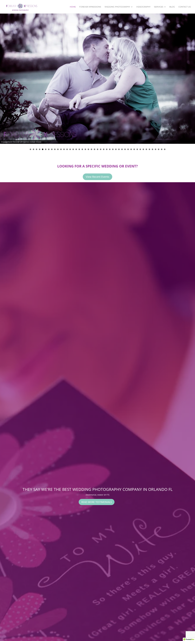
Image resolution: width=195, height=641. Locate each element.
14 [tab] (70, 149)
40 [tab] (149, 149)
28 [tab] (113, 149)
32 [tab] (125, 149)
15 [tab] (73, 149)
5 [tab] (42, 149)
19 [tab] (85, 149)
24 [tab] (100, 149)
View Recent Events (97, 177)
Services (158, 7)
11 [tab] (61, 149)
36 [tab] (137, 149)
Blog (172, 7)
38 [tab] (143, 149)
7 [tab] (48, 149)
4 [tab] (39, 149)
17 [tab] (79, 149)
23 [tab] (97, 149)
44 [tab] (161, 149)
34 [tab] (131, 149)
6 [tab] (45, 149)
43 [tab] (158, 149)
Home (73, 7)
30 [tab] (119, 149)
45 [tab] (164, 149)
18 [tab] (82, 149)
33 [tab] (128, 149)
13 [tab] (67, 149)
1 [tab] (30, 149)
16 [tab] (76, 149)
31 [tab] (122, 149)
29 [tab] (116, 149)
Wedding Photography (117, 7)
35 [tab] (134, 149)
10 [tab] (58, 149)
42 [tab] (155, 149)
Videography (143, 7)
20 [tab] (88, 149)
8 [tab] (52, 149)
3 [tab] (36, 149)
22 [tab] (94, 149)
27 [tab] (109, 149)
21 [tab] (91, 149)
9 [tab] (55, 149)
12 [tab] (64, 149)
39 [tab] (146, 149)
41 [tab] (152, 149)
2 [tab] (33, 149)
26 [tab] (106, 149)
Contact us (184, 7)
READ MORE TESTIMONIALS (96, 502)
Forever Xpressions (90, 7)
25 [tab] (103, 149)
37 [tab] (140, 149)
